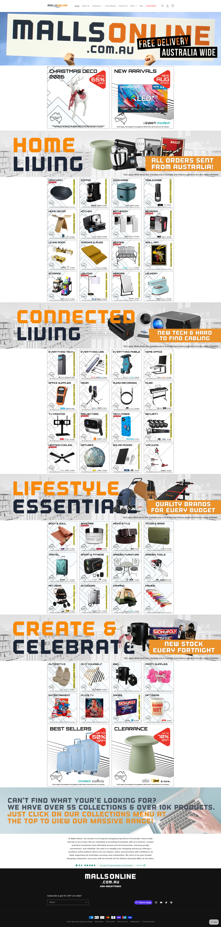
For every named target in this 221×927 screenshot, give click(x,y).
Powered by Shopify (86, 921)
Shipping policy (135, 921)
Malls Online (75, 921)
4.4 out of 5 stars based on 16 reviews (116, 865)
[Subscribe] (86, 902)
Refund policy (99, 921)
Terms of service (122, 921)
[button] (97, 5)
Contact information (148, 921)
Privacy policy (110, 921)
